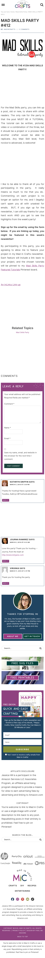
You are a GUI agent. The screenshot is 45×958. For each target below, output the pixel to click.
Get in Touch (32, 636)
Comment (9, 404)
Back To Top (22, 936)
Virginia (14, 568)
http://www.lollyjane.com (13, 555)
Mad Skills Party (22, 332)
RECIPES (32, 885)
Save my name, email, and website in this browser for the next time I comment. (20, 455)
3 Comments (24, 29)
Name (7, 428)
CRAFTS (13, 885)
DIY (22, 885)
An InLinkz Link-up (10, 284)
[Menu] (3, 4)
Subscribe (22, 749)
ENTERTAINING (22, 891)
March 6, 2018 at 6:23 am (20, 542)
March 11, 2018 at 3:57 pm (20, 571)
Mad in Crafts (22, 4)
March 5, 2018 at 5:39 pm (20, 484)
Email (7, 438)
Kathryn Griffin (19, 482)
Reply (5, 500)
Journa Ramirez (19, 539)
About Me (12, 636)
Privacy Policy (18, 930)
